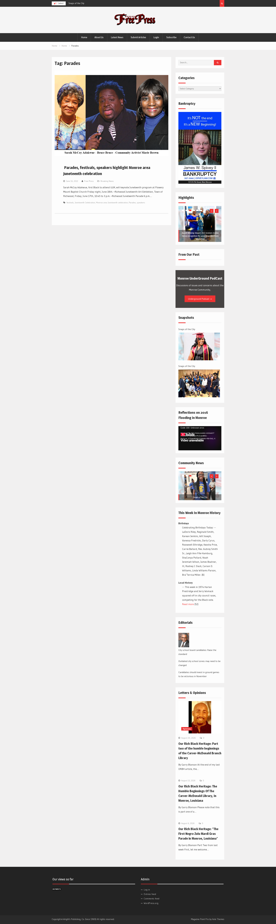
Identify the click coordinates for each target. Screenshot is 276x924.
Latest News (117, 37)
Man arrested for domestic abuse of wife (87, 3)
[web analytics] (56, 889)
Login (156, 37)
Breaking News (107, 181)
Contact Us (189, 37)
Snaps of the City (186, 329)
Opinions (187, 729)
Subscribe (171, 37)
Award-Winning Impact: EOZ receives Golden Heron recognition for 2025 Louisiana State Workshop (200, 236)
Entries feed (150, 894)
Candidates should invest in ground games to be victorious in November (198, 674)
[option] (94, 3)
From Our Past (188, 254)
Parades (132, 202)
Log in (147, 889)
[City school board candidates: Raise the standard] (183, 640)
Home (84, 37)
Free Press (89, 181)
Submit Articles (138, 37)
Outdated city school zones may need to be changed (199, 663)
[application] (199, 438)
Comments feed (151, 898)
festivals (70, 202)
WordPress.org (151, 903)
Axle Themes (218, 919)
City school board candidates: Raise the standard (197, 652)
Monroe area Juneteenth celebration (112, 202)
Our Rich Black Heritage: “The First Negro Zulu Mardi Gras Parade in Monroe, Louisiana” (198, 833)
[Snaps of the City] (199, 346)
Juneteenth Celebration (85, 202)
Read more (188, 604)
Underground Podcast (198, 298)
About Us (98, 37)
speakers (141, 202)
